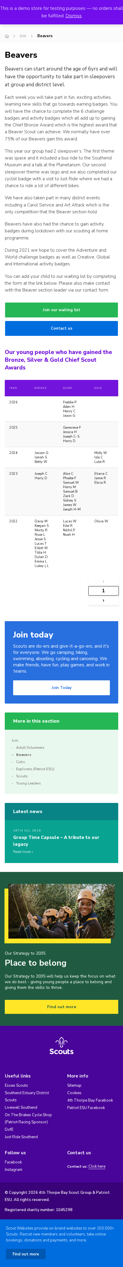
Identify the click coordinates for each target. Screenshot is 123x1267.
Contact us (61, 328)
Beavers (23, 754)
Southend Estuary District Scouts (27, 1096)
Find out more (61, 1007)
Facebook (13, 1162)
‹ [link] (103, 581)
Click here (96, 1166)
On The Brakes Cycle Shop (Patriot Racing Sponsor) (28, 1118)
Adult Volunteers (30, 747)
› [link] (103, 600)
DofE (9, 1129)
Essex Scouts (16, 1085)
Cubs (20, 761)
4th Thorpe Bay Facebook (90, 1100)
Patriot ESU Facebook (86, 1108)
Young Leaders (28, 783)
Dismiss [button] (74, 15)
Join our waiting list (61, 310)
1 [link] (103, 590)
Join (23, 36)
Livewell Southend (21, 1107)
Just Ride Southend (21, 1137)
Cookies (74, 1093)
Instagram (13, 1169)
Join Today (62, 687)
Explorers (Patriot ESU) (35, 769)
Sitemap (74, 1085)
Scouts (22, 776)
